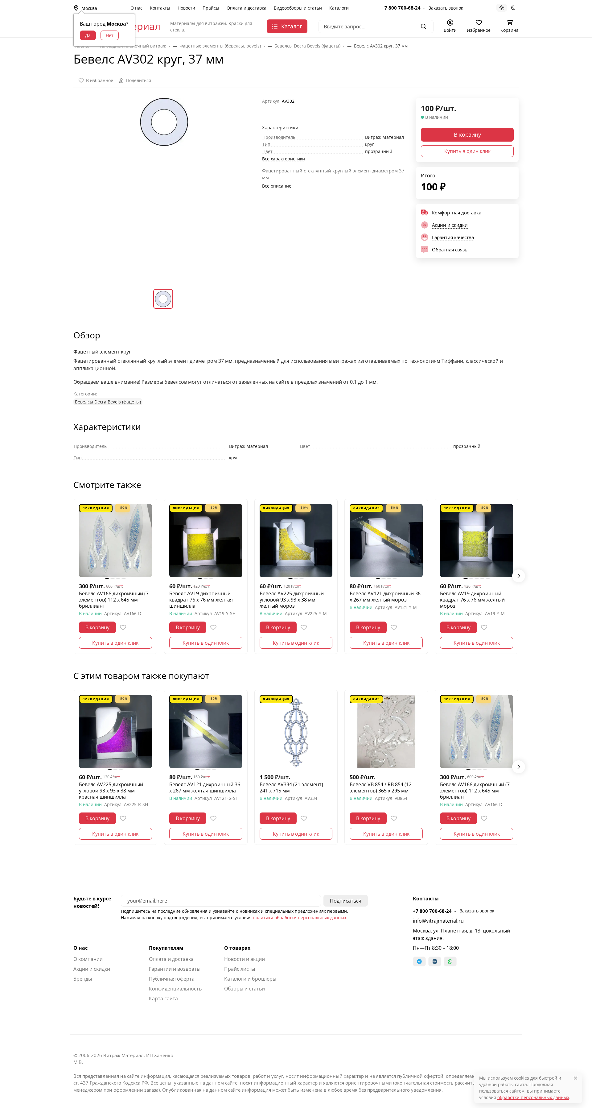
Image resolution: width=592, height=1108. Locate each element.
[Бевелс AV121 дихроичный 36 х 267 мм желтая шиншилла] (205, 731)
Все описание (276, 186)
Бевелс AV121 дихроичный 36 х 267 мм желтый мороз (385, 596)
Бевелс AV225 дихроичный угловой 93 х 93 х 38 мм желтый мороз (292, 599)
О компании (88, 959)
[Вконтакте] (434, 961)
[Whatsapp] (450, 961)
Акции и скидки (91, 968)
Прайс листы (239, 968)
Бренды (82, 978)
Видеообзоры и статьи (298, 8)
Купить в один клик (467, 151)
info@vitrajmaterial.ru (438, 920)
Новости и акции (244, 959)
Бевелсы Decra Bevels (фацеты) (108, 402)
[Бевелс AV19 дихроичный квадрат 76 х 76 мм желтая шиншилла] (205, 540)
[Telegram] (419, 961)
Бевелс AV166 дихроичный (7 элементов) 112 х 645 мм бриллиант (114, 599)
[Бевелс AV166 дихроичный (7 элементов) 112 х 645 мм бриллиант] (115, 540)
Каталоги (339, 8)
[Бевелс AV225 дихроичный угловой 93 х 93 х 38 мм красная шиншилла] (115, 731)
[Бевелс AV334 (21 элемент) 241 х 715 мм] (296, 731)
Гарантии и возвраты (174, 968)
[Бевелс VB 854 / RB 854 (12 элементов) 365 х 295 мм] (386, 731)
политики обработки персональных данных (299, 917)
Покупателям (166, 947)
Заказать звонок (446, 8)
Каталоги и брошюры (250, 978)
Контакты (160, 8)
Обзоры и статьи (244, 988)
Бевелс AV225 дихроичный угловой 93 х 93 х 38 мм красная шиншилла (111, 790)
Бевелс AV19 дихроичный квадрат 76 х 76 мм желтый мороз (472, 599)
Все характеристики (283, 159)
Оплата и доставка (246, 8)
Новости (186, 8)
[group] (164, 188)
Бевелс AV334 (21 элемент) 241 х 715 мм (291, 787)
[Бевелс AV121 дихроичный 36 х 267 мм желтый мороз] (386, 540)
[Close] (575, 1078)
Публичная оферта (172, 978)
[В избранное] (123, 627)
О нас (136, 8)
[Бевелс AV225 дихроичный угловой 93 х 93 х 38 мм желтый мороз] (296, 540)
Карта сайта (163, 998)
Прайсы (211, 8)
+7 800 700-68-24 (401, 8)
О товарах (237, 947)
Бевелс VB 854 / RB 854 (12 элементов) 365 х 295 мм (381, 787)
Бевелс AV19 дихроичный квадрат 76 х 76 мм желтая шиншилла (201, 599)
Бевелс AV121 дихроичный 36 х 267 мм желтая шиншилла (204, 787)
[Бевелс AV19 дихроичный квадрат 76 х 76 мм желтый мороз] (476, 540)
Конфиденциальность (175, 988)
